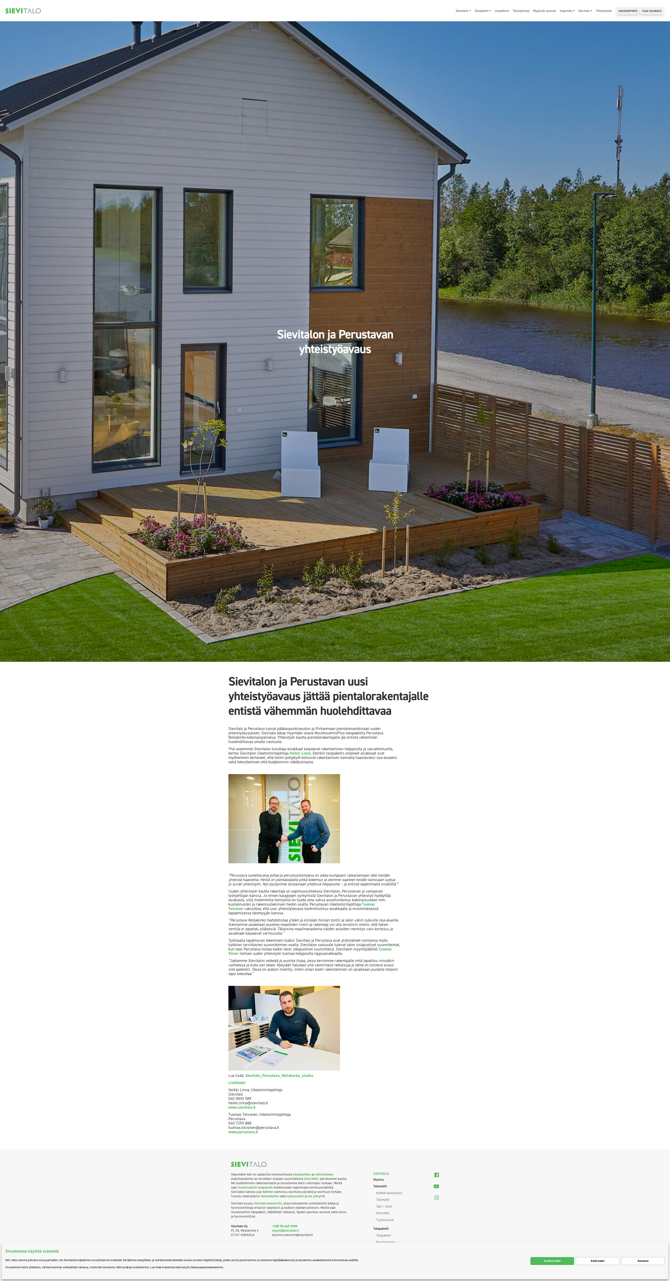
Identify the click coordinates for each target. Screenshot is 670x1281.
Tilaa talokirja (651, 11)
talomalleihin (270, 1196)
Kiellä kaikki (598, 1261)
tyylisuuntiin (295, 1196)
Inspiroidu (566, 11)
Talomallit (462, 11)
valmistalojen (324, 1174)
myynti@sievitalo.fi (285, 1230)
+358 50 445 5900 (284, 1226)
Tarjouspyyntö (627, 11)
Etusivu (378, 1179)
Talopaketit (481, 11)
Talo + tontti (384, 1206)
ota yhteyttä (316, 1196)
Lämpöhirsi (502, 11)
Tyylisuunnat (385, 1220)
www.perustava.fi (243, 1131)
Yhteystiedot (604, 11)
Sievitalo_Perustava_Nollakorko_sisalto (279, 1075)
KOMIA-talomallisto (389, 1193)
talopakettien (302, 1174)
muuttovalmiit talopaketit (255, 1187)
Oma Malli (311, 1179)
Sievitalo (584, 11)
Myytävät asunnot (544, 11)
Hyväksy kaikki (552, 1261)
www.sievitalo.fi (241, 1107)
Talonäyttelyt (521, 11)
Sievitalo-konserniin (268, 1203)
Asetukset (643, 1261)
